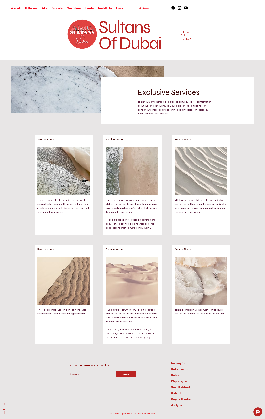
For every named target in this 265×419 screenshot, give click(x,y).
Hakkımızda (179, 369)
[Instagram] (179, 8)
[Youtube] (186, 8)
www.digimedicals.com (144, 414)
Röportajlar (179, 381)
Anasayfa (178, 363)
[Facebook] (173, 8)
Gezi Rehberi (180, 387)
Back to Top (4, 408)
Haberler (177, 393)
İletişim (176, 405)
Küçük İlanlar (181, 399)
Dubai (175, 375)
